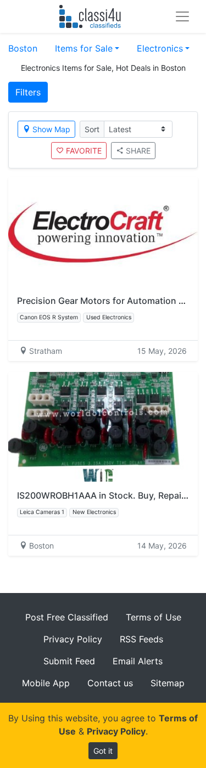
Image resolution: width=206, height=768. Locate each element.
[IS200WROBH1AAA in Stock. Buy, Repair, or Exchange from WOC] (103, 427)
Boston (22, 48)
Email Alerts (138, 661)
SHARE (138, 150)
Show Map (51, 129)
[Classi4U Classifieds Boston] (92, 16)
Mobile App (46, 682)
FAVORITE (84, 150)
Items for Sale (84, 48)
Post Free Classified (66, 617)
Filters (28, 92)
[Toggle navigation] (182, 16)
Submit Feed (69, 661)
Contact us (110, 682)
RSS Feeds (141, 639)
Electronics (160, 48)
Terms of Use (153, 617)
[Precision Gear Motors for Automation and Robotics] (103, 232)
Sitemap (168, 682)
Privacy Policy (72, 639)
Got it (103, 750)
